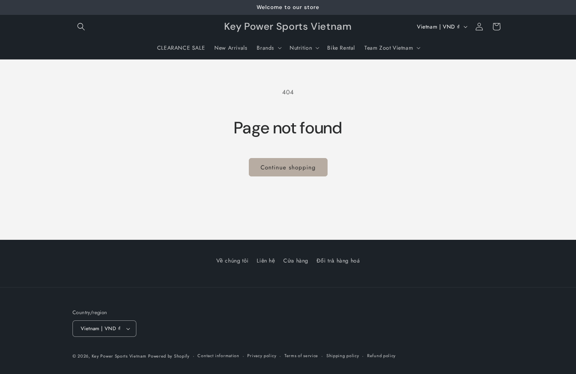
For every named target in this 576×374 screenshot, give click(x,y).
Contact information (218, 355)
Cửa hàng (295, 260)
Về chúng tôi (232, 260)
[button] (81, 26)
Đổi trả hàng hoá (338, 260)
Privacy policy (261, 355)
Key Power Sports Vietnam (119, 356)
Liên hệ (266, 260)
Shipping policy (342, 355)
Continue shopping (288, 167)
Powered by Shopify (169, 356)
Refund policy (381, 355)
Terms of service (301, 355)
